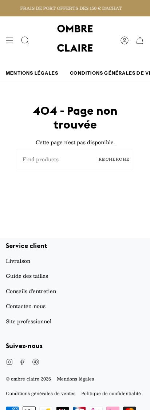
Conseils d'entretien (31, 291)
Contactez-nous (26, 305)
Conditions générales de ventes (40, 393)
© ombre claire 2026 (28, 378)
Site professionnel (28, 321)
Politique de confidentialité (111, 393)
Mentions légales (75, 378)
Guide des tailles (27, 275)
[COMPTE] (124, 40)
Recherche (114, 159)
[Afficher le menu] (9, 40)
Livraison (18, 260)
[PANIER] (139, 40)
